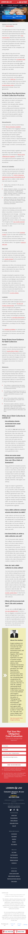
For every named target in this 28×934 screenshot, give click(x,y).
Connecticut (14, 834)
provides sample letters (11, 593)
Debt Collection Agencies (14, 876)
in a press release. (14, 293)
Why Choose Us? (16, 5)
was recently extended (19, 222)
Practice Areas (10, 5)
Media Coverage (14, 860)
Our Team (14, 852)
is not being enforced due (17, 317)
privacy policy (23, 773)
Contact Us (14, 863)
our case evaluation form (11, 611)
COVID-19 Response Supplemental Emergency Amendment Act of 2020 (13, 177)
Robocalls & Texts (14, 823)
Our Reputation (14, 855)
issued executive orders (8, 85)
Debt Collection (14, 820)
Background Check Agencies (14, 878)
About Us (21, 5)
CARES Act (13, 79)
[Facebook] (14, 810)
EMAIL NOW (21, 931)
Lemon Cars (14, 871)
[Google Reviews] (17, 810)
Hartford (14, 839)
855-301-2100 (14, 797)
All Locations (14, 844)
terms (7, 774)
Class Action (14, 881)
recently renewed (8, 259)
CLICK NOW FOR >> (14, 17)
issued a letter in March (13, 351)
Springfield (14, 836)
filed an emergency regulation (13, 127)
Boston (14, 841)
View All (14, 826)
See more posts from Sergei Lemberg (16, 719)
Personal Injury (14, 818)
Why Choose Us (14, 857)
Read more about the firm (14, 806)
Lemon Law (14, 815)
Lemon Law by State (14, 873)
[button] (2, 5)
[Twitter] (11, 810)
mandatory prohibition (10, 329)
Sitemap (25, 924)
